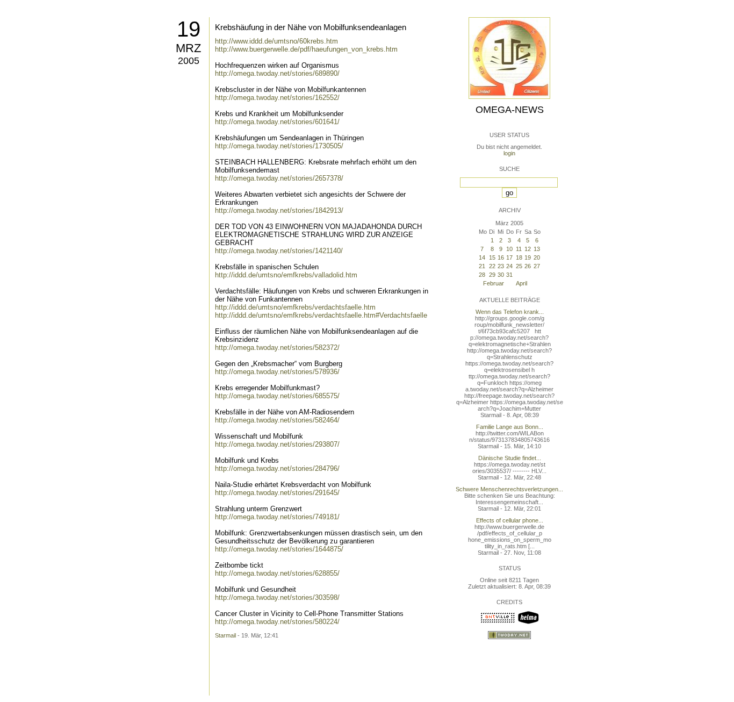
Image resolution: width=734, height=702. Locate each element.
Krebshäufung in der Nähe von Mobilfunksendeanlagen (310, 27)
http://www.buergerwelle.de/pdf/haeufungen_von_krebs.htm (306, 49)
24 (509, 266)
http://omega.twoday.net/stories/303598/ (277, 597)
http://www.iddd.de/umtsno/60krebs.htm (276, 41)
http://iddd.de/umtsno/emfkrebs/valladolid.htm (286, 275)
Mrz (188, 48)
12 (527, 249)
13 (537, 249)
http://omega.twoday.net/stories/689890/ (277, 73)
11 (519, 249)
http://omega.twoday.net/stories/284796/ (277, 468)
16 (501, 257)
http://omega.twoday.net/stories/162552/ (277, 98)
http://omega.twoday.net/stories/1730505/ (279, 146)
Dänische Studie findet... (509, 458)
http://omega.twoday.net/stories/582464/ (277, 420)
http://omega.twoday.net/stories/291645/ (277, 493)
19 (188, 29)
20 (537, 257)
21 (482, 266)
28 (482, 274)
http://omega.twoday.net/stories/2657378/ (279, 178)
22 (492, 266)
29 (492, 274)
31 (509, 274)
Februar (493, 283)
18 (519, 257)
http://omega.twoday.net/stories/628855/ (277, 573)
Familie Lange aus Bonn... (509, 427)
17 (509, 257)
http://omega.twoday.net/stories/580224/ (277, 622)
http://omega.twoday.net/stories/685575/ (277, 396)
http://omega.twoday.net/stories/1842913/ (279, 210)
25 (519, 266)
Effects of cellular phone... (509, 520)
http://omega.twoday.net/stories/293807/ (277, 444)
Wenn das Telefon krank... (510, 312)
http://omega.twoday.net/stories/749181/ (277, 517)
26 (527, 266)
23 (501, 266)
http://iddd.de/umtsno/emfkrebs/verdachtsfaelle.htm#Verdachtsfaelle (321, 315)
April (521, 283)
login (509, 153)
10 (509, 249)
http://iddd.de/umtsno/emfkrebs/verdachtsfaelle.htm (295, 307)
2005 (188, 60)
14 (482, 257)
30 (501, 274)
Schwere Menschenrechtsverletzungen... (509, 489)
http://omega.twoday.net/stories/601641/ (277, 122)
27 (537, 266)
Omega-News (510, 109)
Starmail (225, 635)
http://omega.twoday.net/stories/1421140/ (279, 251)
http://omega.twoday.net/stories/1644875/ (279, 549)
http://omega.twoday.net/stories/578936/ (277, 372)
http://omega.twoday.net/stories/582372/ (277, 347)
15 (492, 257)
